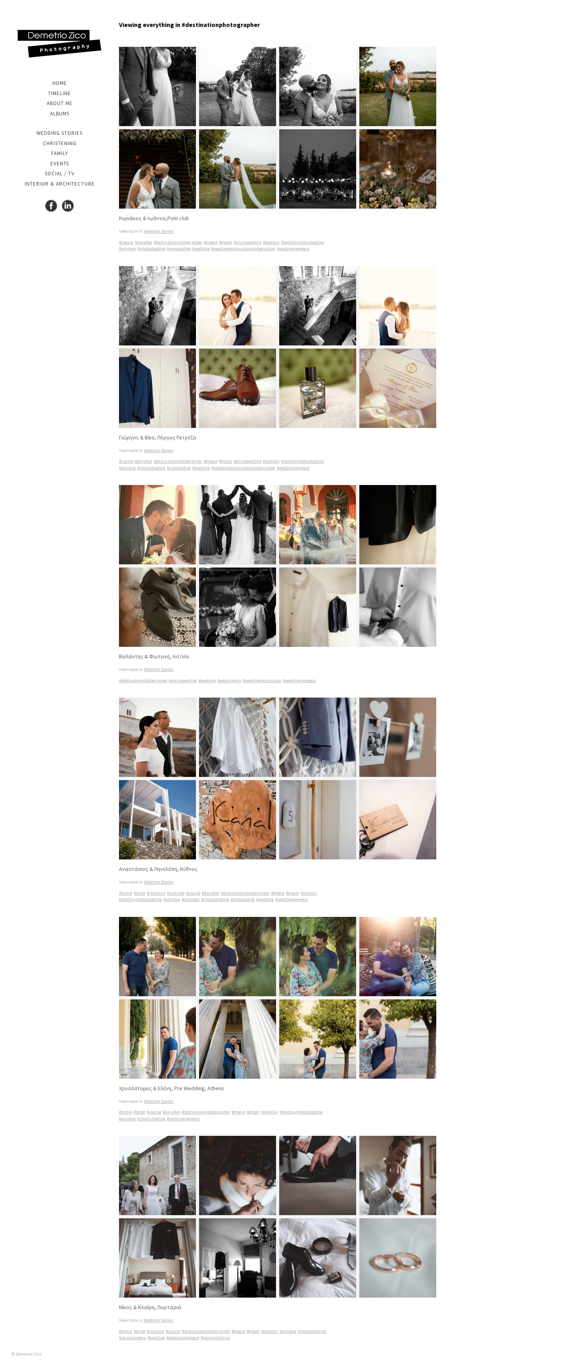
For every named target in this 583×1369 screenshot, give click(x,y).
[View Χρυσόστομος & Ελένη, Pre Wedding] (277, 998)
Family (59, 153)
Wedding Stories (59, 133)
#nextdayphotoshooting (302, 242)
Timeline (59, 93)
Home (59, 83)
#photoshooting (151, 248)
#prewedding (179, 248)
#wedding (201, 248)
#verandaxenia (132, 1337)
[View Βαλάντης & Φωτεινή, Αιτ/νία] (277, 566)
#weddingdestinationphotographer (243, 248)
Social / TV (60, 173)
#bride (139, 893)
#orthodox (190, 899)
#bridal (125, 893)
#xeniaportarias (215, 1337)
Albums (59, 113)
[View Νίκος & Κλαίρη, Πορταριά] (277, 1217)
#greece (210, 242)
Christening (60, 143)
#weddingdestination (262, 680)
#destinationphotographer (178, 242)
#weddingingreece (293, 248)
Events (59, 163)
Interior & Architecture (60, 183)
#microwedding (247, 242)
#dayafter (143, 242)
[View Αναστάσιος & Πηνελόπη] (277, 778)
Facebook (51, 205)
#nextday (271, 242)
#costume (175, 893)
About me (60, 103)
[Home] (59, 43)
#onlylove (127, 248)
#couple (126, 242)
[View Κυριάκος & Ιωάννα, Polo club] (277, 128)
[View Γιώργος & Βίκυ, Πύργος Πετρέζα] (277, 347)
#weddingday (229, 680)
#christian (156, 893)
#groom (225, 242)
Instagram (67, 205)
